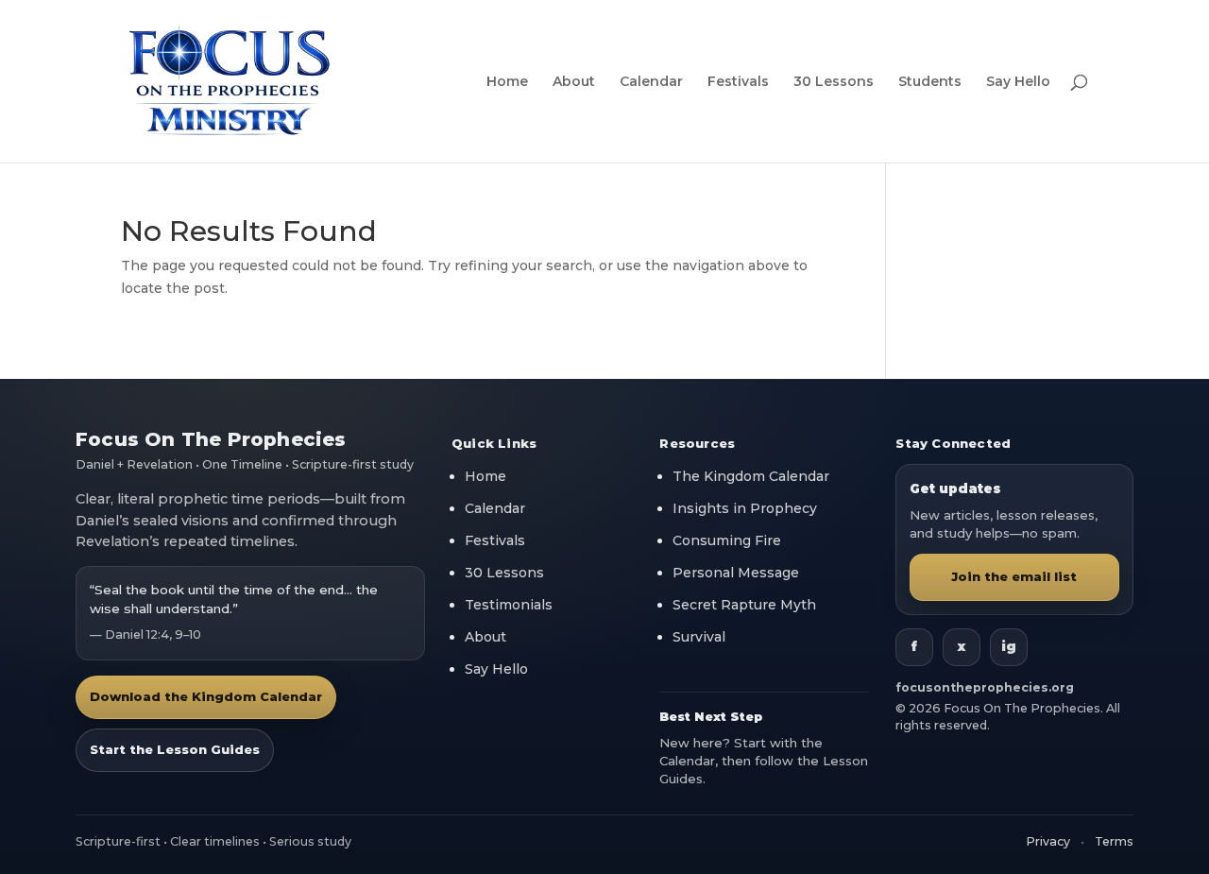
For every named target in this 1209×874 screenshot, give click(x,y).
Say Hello (1018, 82)
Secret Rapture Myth (744, 604)
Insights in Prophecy (745, 508)
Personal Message (736, 572)
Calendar (651, 82)
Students (930, 82)
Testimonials (509, 604)
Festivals (738, 82)
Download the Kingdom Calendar (206, 696)
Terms (1114, 841)
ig (1008, 646)
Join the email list (1015, 576)
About (574, 82)
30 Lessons (833, 82)
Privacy (1048, 841)
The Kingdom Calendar (751, 476)
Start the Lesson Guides (175, 749)
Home (507, 82)
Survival (699, 636)
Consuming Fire (727, 540)
